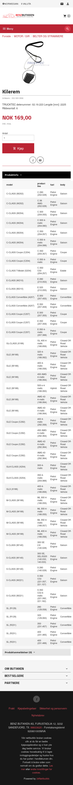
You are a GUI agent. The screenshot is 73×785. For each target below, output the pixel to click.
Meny (9, 28)
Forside (6, 36)
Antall (5, 133)
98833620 (36, 727)
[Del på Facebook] (32, 160)
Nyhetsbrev (38, 715)
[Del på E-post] (40, 160)
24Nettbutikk (42, 778)
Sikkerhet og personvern (53, 708)
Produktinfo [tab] (11, 175)
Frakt (12, 708)
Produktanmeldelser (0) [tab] (18, 652)
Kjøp (20, 148)
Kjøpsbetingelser (27, 708)
